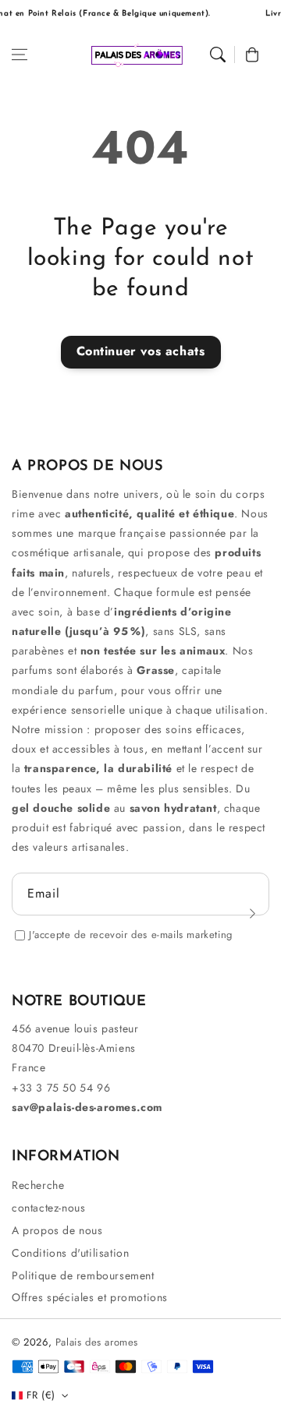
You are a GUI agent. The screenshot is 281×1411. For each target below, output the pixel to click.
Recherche (38, 1185)
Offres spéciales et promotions (90, 1297)
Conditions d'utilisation (70, 1253)
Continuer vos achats (140, 351)
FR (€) (41, 1395)
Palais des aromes (96, 1342)
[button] (19, 54)
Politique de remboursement (83, 1275)
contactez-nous (48, 1207)
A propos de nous (57, 1230)
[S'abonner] (252, 913)
